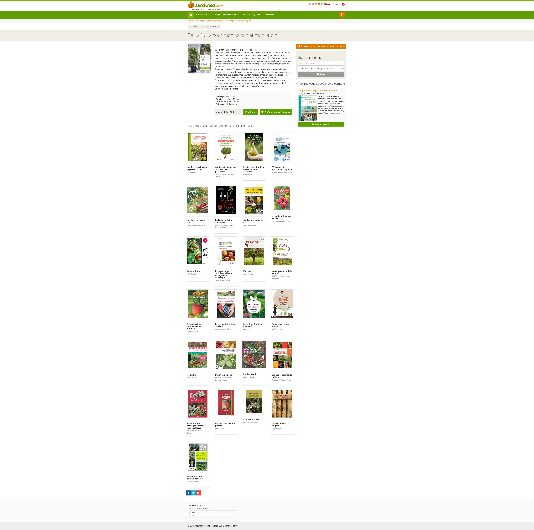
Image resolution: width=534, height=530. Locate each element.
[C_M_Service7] (342, 14)
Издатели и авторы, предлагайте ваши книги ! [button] (323, 46)
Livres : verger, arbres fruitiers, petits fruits (209, 21)
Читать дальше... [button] (322, 124)
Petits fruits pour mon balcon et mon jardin (238, 21)
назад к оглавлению (211, 27)
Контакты (191, 512)
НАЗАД (194, 27)
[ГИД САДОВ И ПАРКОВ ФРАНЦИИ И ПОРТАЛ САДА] (205, 4)
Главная (190, 21)
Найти (322, 74)
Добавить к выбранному (278, 112)
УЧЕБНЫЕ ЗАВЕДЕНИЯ (251, 15)
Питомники (269, 15)
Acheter (251, 112)
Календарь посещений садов (225, 15)
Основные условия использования (199, 508)
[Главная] (191, 15)
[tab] (220, 126)
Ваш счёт (191, 515)
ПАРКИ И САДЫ (202, 15)
